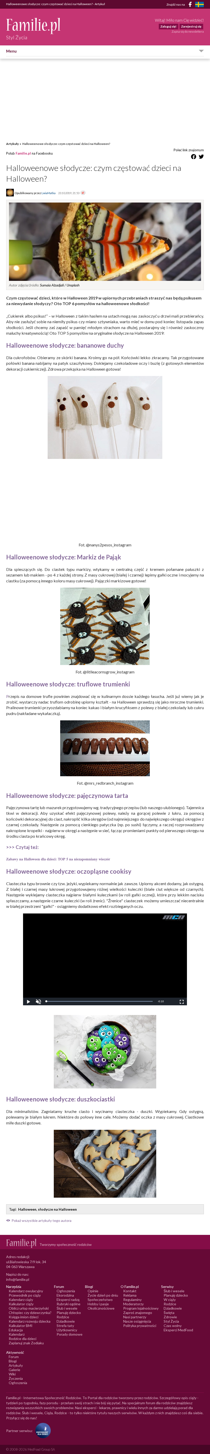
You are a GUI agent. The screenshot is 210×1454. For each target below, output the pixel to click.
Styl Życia (171, 1321)
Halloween (27, 1209)
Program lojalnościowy (141, 1308)
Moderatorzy (133, 1304)
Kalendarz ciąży (21, 1299)
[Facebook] (191, 5)
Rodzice (63, 1317)
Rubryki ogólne (68, 1304)
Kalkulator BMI (21, 1325)
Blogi (13, 1361)
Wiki (12, 1374)
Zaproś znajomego (137, 1312)
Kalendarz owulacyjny (26, 1291)
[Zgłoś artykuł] (83, 193)
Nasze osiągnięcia (137, 1321)
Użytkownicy (67, 1330)
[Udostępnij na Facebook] (193, 157)
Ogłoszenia (66, 1291)
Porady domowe (69, 1334)
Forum (14, 1357)
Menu (11, 51)
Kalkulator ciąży (21, 1304)
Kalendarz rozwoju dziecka (29, 1321)
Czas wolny (173, 1325)
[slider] (99, 1001)
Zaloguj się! (168, 26)
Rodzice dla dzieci (22, 1338)
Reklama (129, 1295)
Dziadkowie (66, 1321)
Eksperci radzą (68, 1299)
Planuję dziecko (69, 1312)
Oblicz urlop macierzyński (29, 1308)
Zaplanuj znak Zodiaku (26, 1343)
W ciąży (170, 1299)
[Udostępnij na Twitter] (201, 157)
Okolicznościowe (101, 1308)
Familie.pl (23, 153)
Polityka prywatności (139, 1325)
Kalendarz (17, 1334)
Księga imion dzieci (23, 1317)
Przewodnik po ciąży (25, 1295)
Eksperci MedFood (178, 1330)
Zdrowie (170, 1317)
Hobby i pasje (98, 1304)
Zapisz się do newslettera (188, 31)
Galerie (14, 1370)
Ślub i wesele (67, 1308)
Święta (169, 1312)
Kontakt (129, 1291)
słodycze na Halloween (57, 1209)
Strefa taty (65, 1325)
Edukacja (16, 1330)
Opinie (93, 1291)
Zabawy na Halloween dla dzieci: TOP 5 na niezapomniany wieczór (58, 859)
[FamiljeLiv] (199, 4)
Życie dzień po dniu (103, 1295)
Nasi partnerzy (134, 1317)
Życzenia (16, 1378)
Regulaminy (132, 1299)
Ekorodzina (65, 1295)
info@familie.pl (17, 1279)
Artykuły (12, 144)
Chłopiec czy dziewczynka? (30, 1312)
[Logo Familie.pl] (33, 26)
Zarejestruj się (191, 26)
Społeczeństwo (100, 1299)
